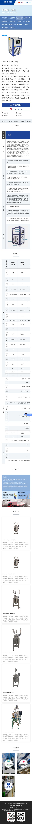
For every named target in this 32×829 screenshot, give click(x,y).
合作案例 (29, 121)
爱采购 (13, 810)
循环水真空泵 (5, 24)
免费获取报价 (17, 105)
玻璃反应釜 (5, 18)
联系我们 (20, 115)
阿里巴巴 (9, 810)
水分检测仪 (14, 809)
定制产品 (12, 27)
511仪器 (5, 810)
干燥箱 (27, 24)
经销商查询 (6, 113)
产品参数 (10, 121)
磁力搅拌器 (5, 27)
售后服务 (16, 121)
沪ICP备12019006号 (18, 807)
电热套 (19, 21)
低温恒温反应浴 (5, 22)
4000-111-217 (17, 109)
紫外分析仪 (19, 24)
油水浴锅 (12, 21)
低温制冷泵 (27, 18)
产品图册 (20, 113)
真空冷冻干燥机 (26, 22)
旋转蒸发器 (12, 18)
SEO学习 (9, 809)
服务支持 (6, 115)
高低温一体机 (19, 18)
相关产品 (22, 121)
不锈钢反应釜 (12, 24)
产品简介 (3, 121)
